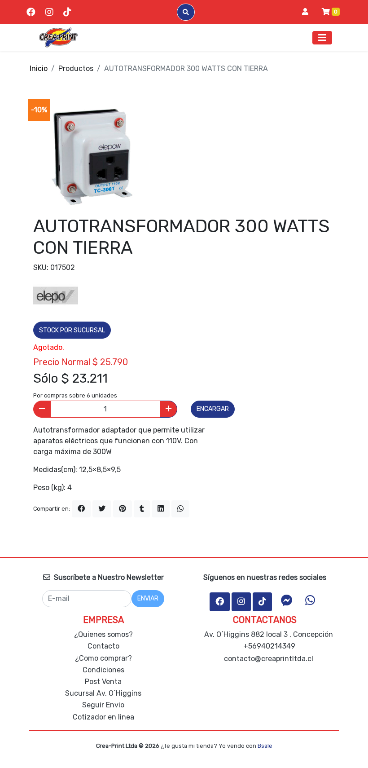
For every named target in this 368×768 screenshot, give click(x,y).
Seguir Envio (103, 705)
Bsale (265, 745)
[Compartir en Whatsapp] (180, 508)
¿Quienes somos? (103, 634)
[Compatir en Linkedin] (161, 508)
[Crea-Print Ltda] (58, 37)
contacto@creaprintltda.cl (268, 658)
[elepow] (55, 295)
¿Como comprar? (103, 658)
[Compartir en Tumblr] (142, 508)
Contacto (103, 646)
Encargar (213, 409)
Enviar (147, 598)
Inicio (39, 68)
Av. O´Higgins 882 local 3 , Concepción (267, 634)
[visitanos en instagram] (49, 12)
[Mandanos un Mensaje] (287, 600)
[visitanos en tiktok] (67, 12)
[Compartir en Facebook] (81, 508)
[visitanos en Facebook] (30, 12)
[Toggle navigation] (322, 37)
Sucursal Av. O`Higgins (103, 693)
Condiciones (103, 670)
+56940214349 (268, 646)
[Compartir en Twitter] (101, 508)
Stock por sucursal (72, 330)
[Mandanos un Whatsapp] (310, 600)
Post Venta (103, 681)
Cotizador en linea (103, 717)
